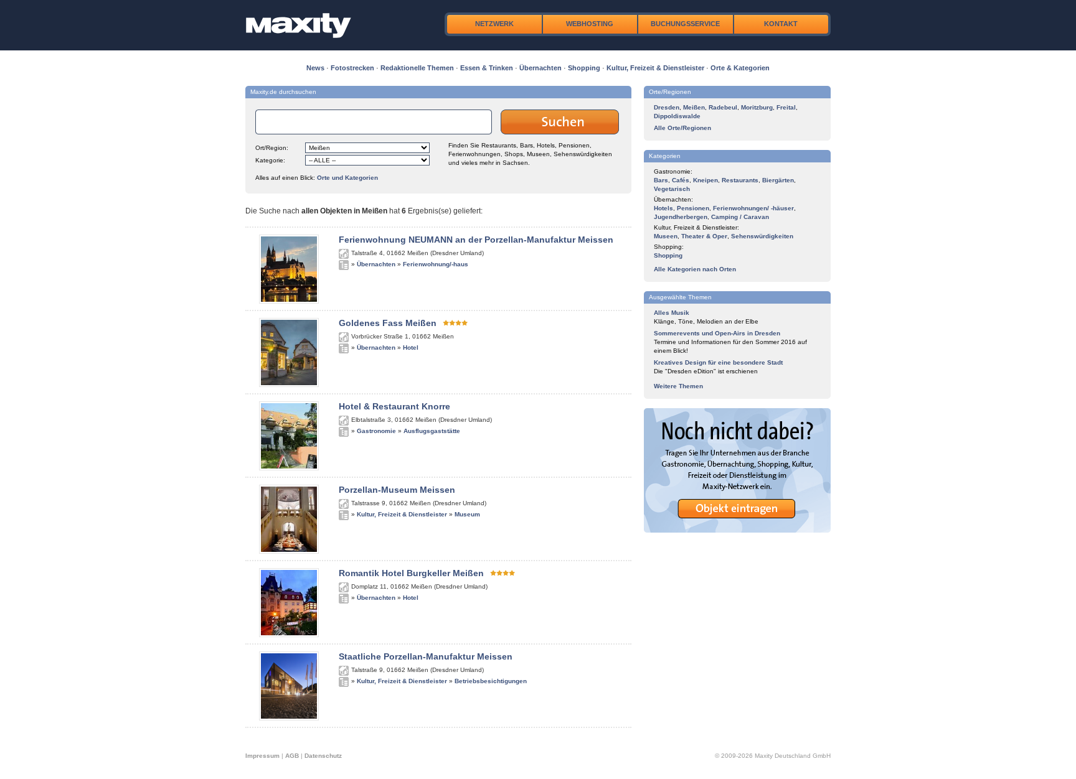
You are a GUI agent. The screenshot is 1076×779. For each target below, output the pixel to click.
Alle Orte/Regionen (682, 127)
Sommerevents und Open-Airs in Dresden (717, 333)
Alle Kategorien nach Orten (695, 269)
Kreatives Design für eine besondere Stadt (718, 362)
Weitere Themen (678, 386)
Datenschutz (323, 755)
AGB (292, 755)
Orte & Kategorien (740, 68)
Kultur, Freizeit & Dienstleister (655, 68)
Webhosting (589, 23)
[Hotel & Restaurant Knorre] (289, 468)
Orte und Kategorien (347, 177)
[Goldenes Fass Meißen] (289, 384)
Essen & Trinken (486, 68)
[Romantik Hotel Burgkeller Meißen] (289, 634)
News (315, 68)
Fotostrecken (352, 68)
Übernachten (540, 68)
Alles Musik (671, 312)
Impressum (262, 755)
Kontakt (781, 23)
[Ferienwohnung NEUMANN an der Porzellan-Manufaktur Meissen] (289, 301)
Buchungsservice (685, 23)
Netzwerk (494, 23)
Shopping (584, 68)
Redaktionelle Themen (417, 68)
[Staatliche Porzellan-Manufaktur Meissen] (289, 718)
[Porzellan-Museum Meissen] (289, 551)
